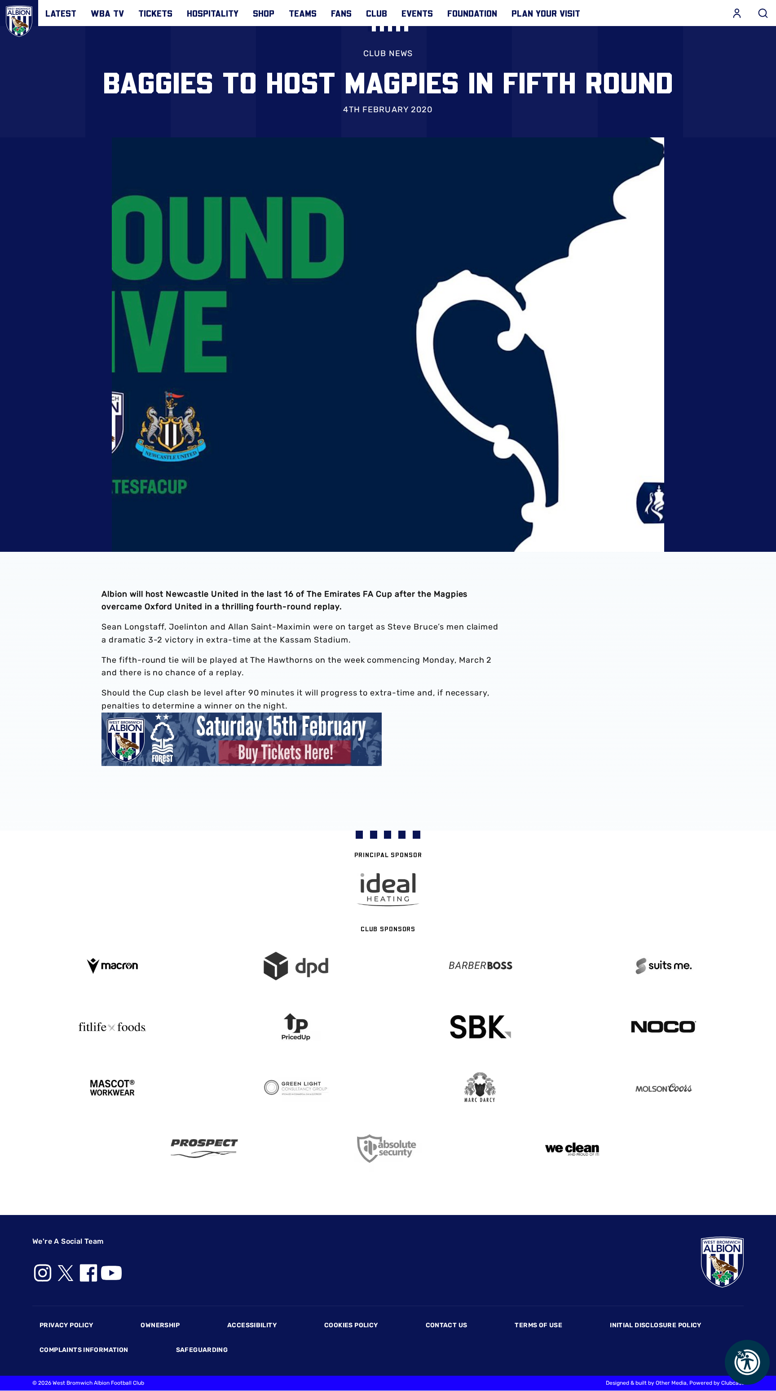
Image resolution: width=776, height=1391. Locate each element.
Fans (341, 13)
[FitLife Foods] (112, 1026)
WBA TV (107, 13)
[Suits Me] (664, 966)
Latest (60, 13)
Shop (263, 13)
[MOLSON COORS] (664, 1087)
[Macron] (112, 966)
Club (376, 13)
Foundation (472, 13)
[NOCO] (664, 1027)
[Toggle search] (763, 13)
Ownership (160, 1325)
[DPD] (296, 966)
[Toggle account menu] (737, 13)
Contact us (446, 1325)
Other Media (671, 1383)
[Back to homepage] (19, 19)
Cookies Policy (351, 1325)
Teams (303, 13)
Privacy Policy (66, 1325)
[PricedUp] (296, 1027)
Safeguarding (202, 1350)
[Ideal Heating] (388, 889)
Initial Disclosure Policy (655, 1325)
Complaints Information (84, 1350)
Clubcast (732, 1383)
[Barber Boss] (480, 966)
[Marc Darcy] (480, 1087)
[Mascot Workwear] (112, 1087)
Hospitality (212, 13)
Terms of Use (538, 1325)
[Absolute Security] (388, 1148)
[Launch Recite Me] (747, 1362)
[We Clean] (572, 1148)
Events (417, 13)
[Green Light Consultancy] (296, 1087)
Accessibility (252, 1325)
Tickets (155, 13)
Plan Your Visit (545, 13)
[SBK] (480, 1027)
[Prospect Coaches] (204, 1148)
